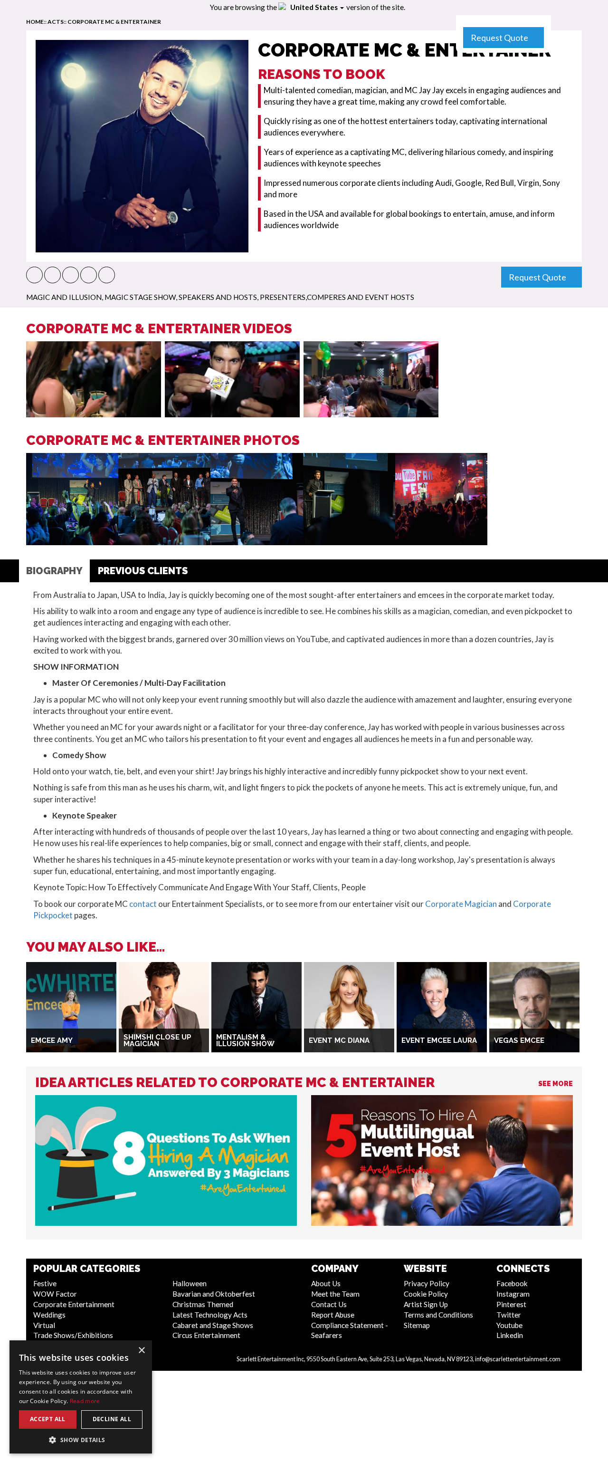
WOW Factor (55, 1294)
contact (143, 904)
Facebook (512, 1283)
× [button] (141, 1350)
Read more (85, 1401)
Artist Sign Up (426, 1304)
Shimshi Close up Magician (157, 1041)
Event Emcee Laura (439, 1040)
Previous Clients (143, 571)
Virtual (44, 1325)
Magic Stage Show (140, 297)
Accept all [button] (48, 1419)
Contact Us (329, 1304)
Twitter (508, 1314)
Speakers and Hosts (218, 297)
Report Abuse (332, 1314)
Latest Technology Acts (209, 1314)
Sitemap (417, 1325)
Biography (54, 571)
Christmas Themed (202, 1304)
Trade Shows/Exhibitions (73, 1335)
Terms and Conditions (438, 1314)
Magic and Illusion (64, 297)
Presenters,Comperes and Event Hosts (337, 297)
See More (555, 1084)
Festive (45, 1283)
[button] (34, 275)
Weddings (49, 1314)
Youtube (509, 1325)
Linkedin (509, 1335)
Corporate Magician (461, 904)
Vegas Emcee (519, 1040)
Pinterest (511, 1304)
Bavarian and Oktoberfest (213, 1294)
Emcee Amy (52, 1040)
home (35, 21)
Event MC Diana (339, 1040)
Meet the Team (335, 1294)
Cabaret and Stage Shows (212, 1325)
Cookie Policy (426, 1294)
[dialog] (81, 1396)
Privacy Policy (426, 1283)
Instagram (513, 1294)
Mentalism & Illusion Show (245, 1041)
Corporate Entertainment (73, 1304)
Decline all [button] (112, 1419)
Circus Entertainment (206, 1335)
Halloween (189, 1283)
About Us (326, 1283)
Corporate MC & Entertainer (114, 21)
